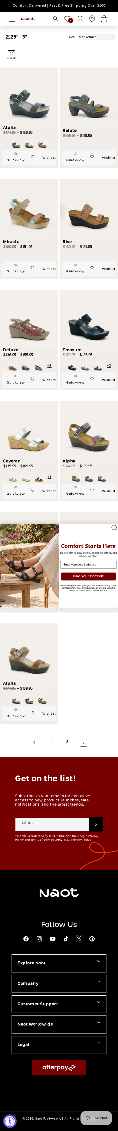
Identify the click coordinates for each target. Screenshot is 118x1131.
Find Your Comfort (88, 576)
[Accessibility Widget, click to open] (10, 1121)
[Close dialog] (114, 527)
